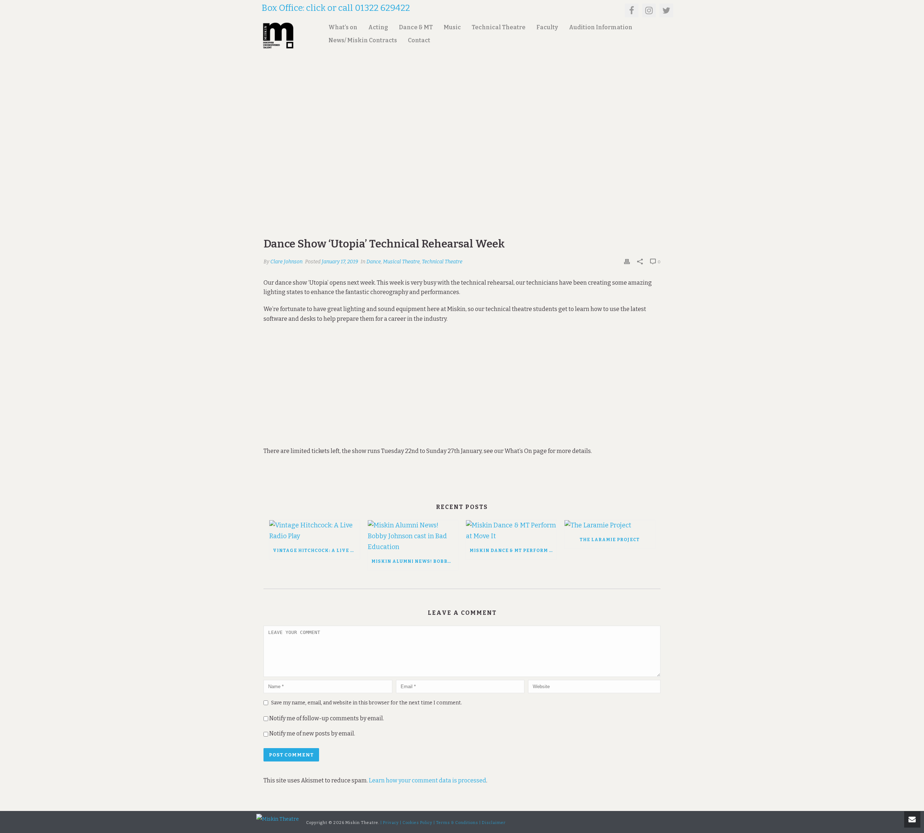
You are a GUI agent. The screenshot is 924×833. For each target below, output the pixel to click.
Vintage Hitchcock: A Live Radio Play (316, 550)
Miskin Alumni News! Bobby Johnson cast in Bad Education (414, 561)
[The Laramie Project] (610, 525)
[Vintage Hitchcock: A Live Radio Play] (314, 531)
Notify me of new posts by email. (312, 733)
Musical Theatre (401, 262)
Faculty (547, 27)
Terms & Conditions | (458, 822)
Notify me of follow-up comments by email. (326, 718)
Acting (378, 27)
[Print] (627, 261)
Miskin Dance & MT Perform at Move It (513, 550)
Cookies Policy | (418, 822)
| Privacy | (390, 822)
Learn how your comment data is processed (427, 780)
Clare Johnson (286, 262)
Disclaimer (494, 822)
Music (452, 27)
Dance (373, 262)
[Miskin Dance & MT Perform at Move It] (511, 531)
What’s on (342, 27)
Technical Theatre (499, 27)
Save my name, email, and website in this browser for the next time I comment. (366, 703)
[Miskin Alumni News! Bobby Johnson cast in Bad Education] (413, 536)
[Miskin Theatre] (277, 819)
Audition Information (600, 27)
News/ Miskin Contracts (362, 40)
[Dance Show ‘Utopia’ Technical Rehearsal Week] (462, 157)
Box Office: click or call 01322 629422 (336, 8)
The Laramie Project (610, 539)
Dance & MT (416, 27)
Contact (419, 40)
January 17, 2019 (340, 262)
